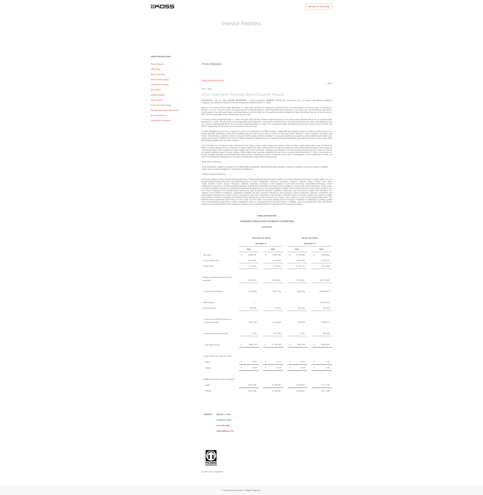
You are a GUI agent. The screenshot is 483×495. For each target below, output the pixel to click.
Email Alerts (156, 89)
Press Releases (157, 64)
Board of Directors (158, 115)
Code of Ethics (157, 100)
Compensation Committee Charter (165, 110)
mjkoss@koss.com (225, 431)
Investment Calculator (160, 84)
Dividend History (157, 95)
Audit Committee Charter (161, 105)
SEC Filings (155, 69)
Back (330, 83)
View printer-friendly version (213, 80)
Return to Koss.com (318, 7)
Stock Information (158, 74)
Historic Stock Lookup (160, 79)
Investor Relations (161, 57)
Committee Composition (161, 120)
